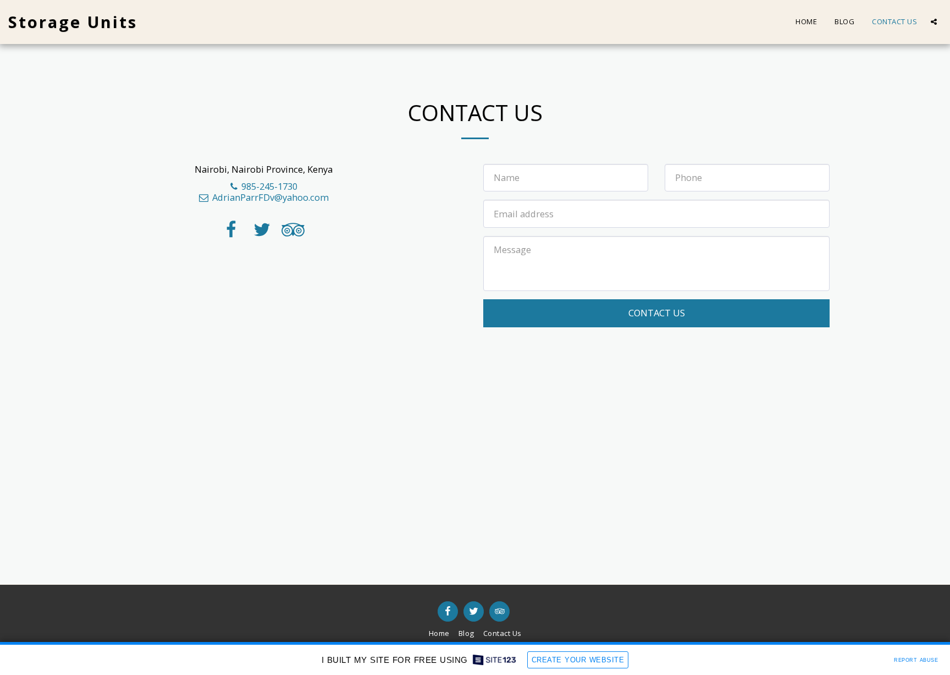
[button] (933, 21)
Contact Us (656, 312)
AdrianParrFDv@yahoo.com (270, 197)
